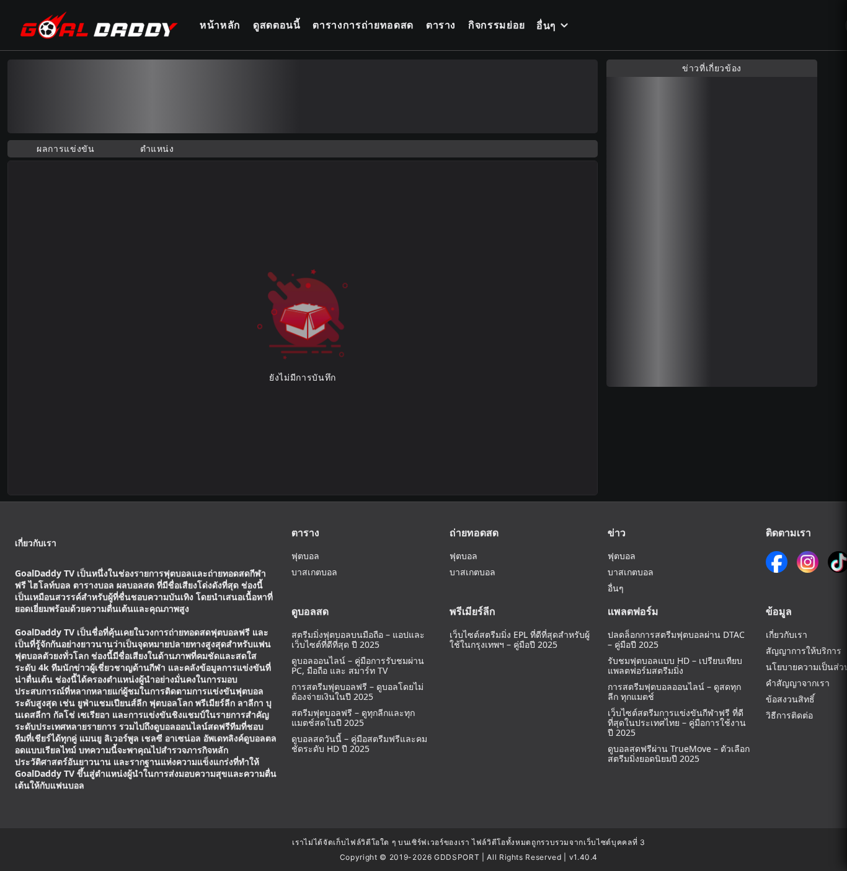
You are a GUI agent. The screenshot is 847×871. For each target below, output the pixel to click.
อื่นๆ (546, 25)
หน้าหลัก (220, 25)
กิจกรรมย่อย (496, 25)
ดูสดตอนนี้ (277, 25)
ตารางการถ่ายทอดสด (363, 25)
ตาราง (441, 25)
